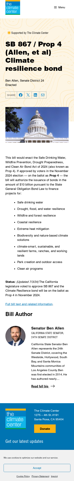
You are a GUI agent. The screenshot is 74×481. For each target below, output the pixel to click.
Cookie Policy (23, 476)
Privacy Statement (40, 476)
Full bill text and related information (28, 304)
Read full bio (40, 386)
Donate (45, 429)
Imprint (54, 476)
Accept (37, 467)
